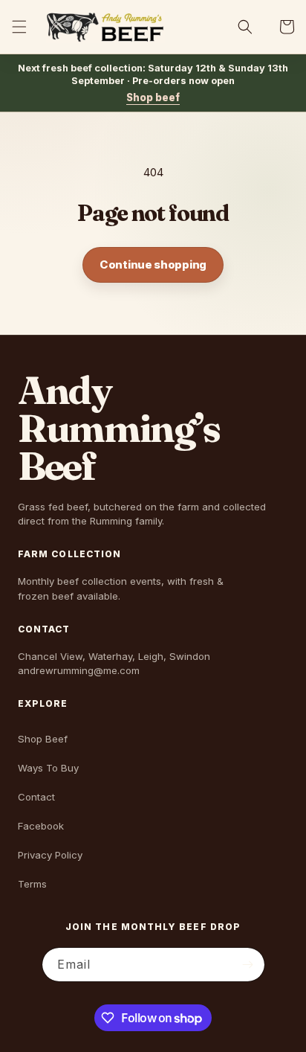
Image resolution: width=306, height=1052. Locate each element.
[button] (19, 26)
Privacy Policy (50, 855)
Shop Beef (43, 739)
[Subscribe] (248, 964)
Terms (32, 884)
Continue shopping (153, 264)
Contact (36, 797)
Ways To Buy (48, 768)
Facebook (41, 826)
